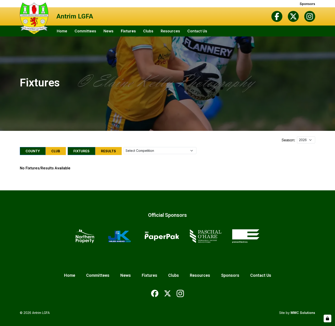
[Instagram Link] (309, 16)
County (33, 151)
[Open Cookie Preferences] (327, 318)
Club (55, 151)
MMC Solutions (303, 313)
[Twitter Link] (293, 16)
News (108, 31)
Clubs (148, 31)
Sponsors (307, 4)
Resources (170, 31)
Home (62, 31)
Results (108, 151)
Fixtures (128, 31)
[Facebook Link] (276, 16)
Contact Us (197, 31)
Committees (85, 31)
